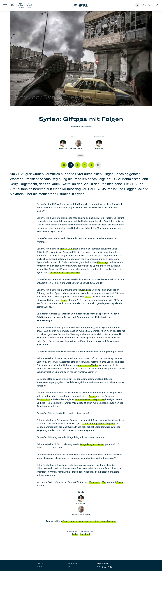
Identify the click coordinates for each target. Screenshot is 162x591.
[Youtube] (153, 5)
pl (77, 165)
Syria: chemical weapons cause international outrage (89, 521)
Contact (39, 567)
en (70, 165)
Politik (81, 155)
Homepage (94, 482)
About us (40, 563)
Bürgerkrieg (85, 290)
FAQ (68, 567)
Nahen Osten (67, 248)
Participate (21, 7)
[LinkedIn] (111, 567)
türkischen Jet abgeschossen (65, 272)
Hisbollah (45, 399)
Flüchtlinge (102, 262)
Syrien (64, 300)
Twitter (119, 482)
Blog (104, 482)
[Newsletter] (156, 5)
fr (91, 165)
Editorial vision (72, 563)
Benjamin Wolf (63, 148)
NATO (88, 296)
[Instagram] (149, 5)
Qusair (92, 396)
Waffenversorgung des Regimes (98, 423)
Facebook (85, 534)
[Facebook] (143, 5)
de (12, 5)
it (84, 165)
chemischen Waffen (88, 365)
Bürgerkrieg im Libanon (92, 444)
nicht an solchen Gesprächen (90, 399)
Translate (29, 7)
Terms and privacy (103, 563)
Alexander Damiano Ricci (78, 148)
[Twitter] (146, 5)
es (98, 165)
